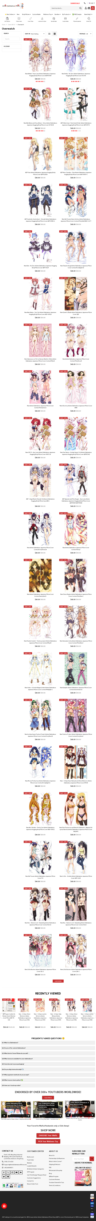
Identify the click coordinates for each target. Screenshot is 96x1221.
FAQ (50, 1167)
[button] (7, 19)
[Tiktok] (8, 1176)
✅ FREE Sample (76, 14)
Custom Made (36, 14)
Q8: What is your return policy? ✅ (12, 1080)
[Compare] (11, 1014)
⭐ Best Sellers (9, 14)
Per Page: (83, 34)
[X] (8, 1172)
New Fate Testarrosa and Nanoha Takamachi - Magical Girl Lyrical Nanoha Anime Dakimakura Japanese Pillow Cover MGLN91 (75, 829)
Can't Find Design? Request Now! (36, 1175)
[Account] (86, 8)
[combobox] (66, 8)
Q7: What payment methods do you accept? (15, 1074)
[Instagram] (12, 1172)
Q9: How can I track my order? (11, 1085)
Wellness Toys (47, 14)
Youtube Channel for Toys (56, 1182)
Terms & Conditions (54, 1185)
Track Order (30, 1160)
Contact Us (30, 1181)
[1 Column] (49, 33)
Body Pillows (26, 14)
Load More (58, 981)
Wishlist (29, 1163)
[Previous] (3, 1015)
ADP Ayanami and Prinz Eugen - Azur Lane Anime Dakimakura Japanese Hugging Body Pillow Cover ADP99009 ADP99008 (76, 501)
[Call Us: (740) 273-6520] (85, 3)
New (18, 14)
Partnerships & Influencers (57, 1158)
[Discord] (20, 1172)
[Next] (92, 1015)
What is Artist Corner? (55, 1161)
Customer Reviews (54, 1179)
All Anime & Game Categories (35, 1169)
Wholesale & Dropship (55, 1170)
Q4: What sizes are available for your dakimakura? (17, 1058)
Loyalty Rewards (31, 1166)
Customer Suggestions (34, 1178)
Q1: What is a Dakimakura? (10, 1042)
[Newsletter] (92, 1159)
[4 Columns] (54, 33)
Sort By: (28, 34)
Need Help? (87, 14)
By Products (65, 14)
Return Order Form (32, 1184)
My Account (30, 1157)
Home (3, 24)
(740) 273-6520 (8, 1161)
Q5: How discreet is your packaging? (13, 1064)
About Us (51, 1155)
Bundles (57, 14)
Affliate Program (53, 1176)
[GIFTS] (89, 8)
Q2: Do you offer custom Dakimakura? (14, 1048)
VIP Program (30, 1172)
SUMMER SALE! (75, 3)
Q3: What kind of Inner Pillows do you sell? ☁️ (16, 1053)
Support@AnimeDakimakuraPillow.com (15, 1164)
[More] (14, 14)
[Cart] (93, 8)
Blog (50, 1173)
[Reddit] (4, 1176)
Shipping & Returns (54, 1164)
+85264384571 (8, 1167)
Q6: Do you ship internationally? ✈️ (13, 1069)
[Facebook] (4, 1172)
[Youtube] (16, 1172)
